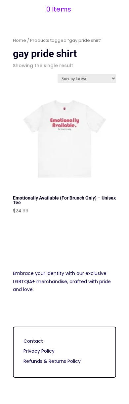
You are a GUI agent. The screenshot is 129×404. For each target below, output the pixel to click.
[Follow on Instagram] (18, 309)
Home (19, 40)
